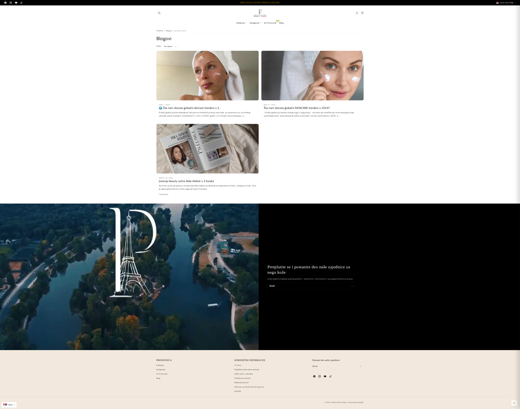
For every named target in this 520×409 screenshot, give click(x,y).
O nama (237, 365)
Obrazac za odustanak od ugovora (249, 387)
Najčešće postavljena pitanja (246, 369)
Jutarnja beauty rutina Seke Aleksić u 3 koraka (186, 181)
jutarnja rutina (180, 31)
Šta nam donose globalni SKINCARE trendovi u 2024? (297, 108)
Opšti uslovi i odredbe (243, 374)
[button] (159, 13)
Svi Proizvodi (161, 374)
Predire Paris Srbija (338, 402)
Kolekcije (240, 23)
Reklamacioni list (241, 382)
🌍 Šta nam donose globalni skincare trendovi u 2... (190, 108)
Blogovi (169, 31)
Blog (158, 378)
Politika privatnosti (242, 378)
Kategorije (254, 23)
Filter (158, 46)
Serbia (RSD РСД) (506, 3)
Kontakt (237, 391)
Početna (159, 31)
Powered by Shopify (356, 402)
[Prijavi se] (352, 286)
